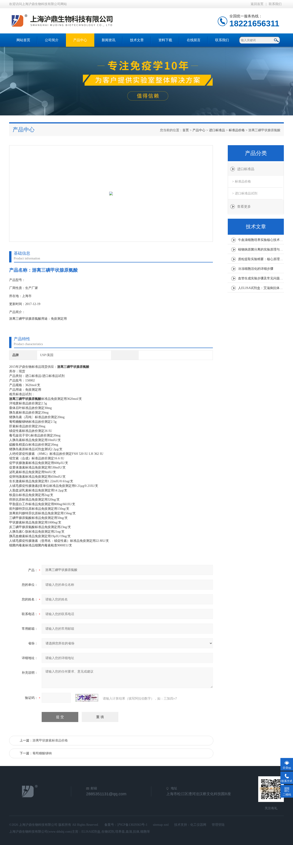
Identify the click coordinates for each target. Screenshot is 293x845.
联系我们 (275, 4)
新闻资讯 (108, 40)
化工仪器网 (198, 824)
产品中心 (80, 40)
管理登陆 (218, 824)
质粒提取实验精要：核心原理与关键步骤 (261, 259)
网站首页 (23, 40)
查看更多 (244, 206)
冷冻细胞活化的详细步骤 (255, 268)
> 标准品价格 (241, 181)
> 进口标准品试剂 (244, 193)
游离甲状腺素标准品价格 (50, 740)
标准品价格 (237, 130)
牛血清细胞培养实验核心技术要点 (261, 240)
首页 (185, 130)
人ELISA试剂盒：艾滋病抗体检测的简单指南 (261, 288)
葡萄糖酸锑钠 (42, 753)
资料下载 (165, 40)
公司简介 (52, 40)
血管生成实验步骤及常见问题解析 (261, 278)
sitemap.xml (161, 824)
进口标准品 (217, 130)
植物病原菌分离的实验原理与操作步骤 (261, 249)
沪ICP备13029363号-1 (132, 824)
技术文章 (137, 40)
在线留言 (194, 40)
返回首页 (257, 4)
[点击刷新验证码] (86, 698)
